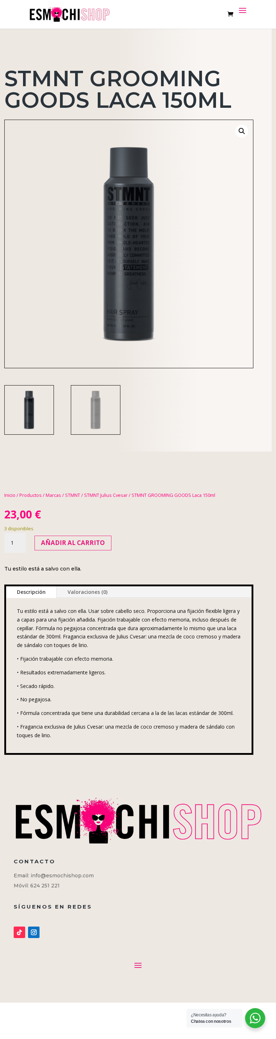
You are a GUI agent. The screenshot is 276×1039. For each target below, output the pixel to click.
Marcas (53, 495)
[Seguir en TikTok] (19, 932)
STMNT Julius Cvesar (106, 495)
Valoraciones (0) (87, 591)
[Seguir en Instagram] (34, 932)
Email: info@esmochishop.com (54, 875)
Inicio (9, 495)
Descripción (31, 591)
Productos (30, 495)
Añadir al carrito (73, 543)
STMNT (72, 495)
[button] (241, 131)
